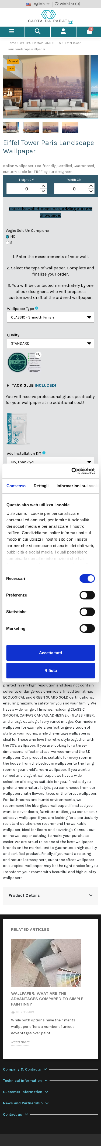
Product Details (24, 895)
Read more (20, 1042)
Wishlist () (69, 4)
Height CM (26, 180)
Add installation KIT (24, 453)
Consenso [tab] (16, 485)
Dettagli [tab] (41, 485)
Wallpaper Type (20, 308)
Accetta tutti (50, 652)
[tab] (50, 896)
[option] (50, 996)
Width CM (74, 180)
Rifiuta (50, 670)
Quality (13, 335)
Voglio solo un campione (27, 230)
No (13, 236)
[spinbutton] (27, 188)
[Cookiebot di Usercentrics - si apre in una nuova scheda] (72, 471)
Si (11, 242)
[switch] (87, 595)
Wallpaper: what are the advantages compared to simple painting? (47, 999)
